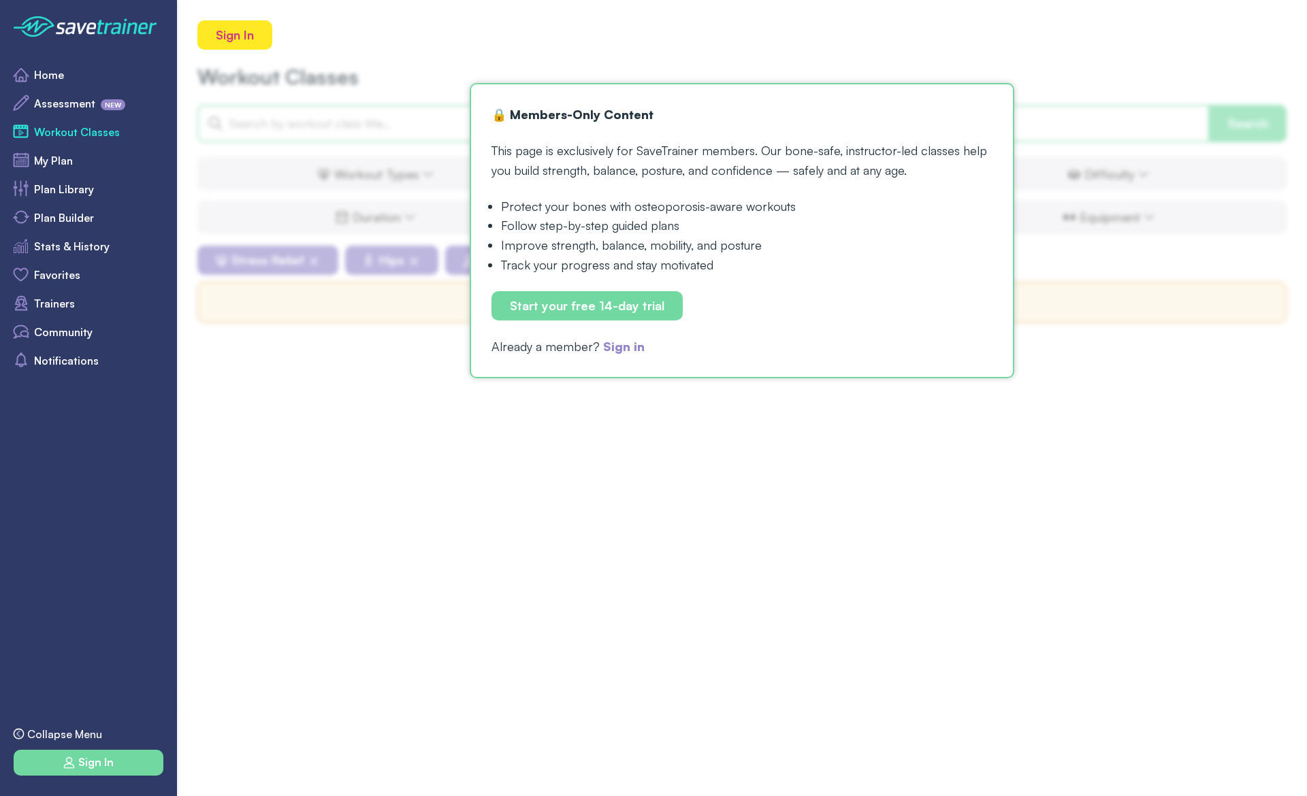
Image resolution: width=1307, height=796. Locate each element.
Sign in (624, 346)
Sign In (235, 34)
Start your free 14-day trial (587, 305)
